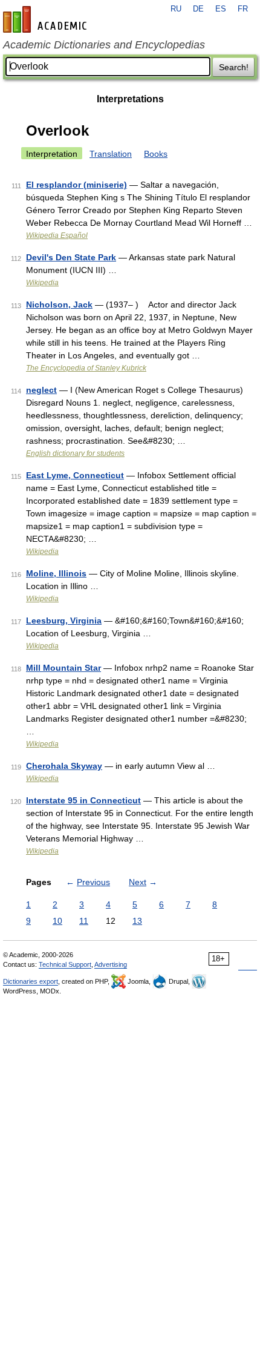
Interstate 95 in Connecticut (83, 800)
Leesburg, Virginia (64, 620)
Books (155, 154)
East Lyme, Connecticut (75, 475)
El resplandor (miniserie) (76, 184)
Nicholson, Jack (59, 304)
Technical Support (65, 964)
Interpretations (130, 99)
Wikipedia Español (57, 235)
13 (137, 921)
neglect (41, 390)
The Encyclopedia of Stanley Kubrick (86, 368)
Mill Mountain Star (63, 668)
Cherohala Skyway (64, 766)
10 (57, 921)
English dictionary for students (75, 453)
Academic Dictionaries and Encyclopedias (104, 45)
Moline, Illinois (56, 573)
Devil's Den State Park (71, 257)
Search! (234, 67)
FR (243, 9)
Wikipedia (42, 282)
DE (198, 9)
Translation (110, 154)
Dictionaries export (30, 981)
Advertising (110, 964)
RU (176, 9)
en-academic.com (46, 19)
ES (220, 9)
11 (83, 921)
